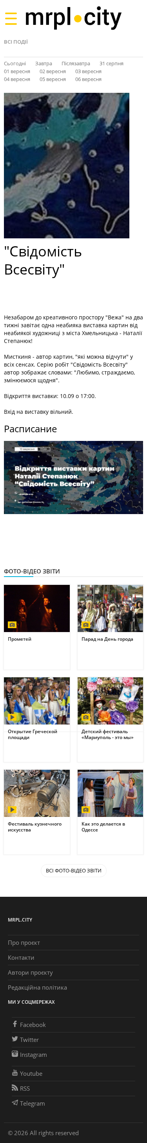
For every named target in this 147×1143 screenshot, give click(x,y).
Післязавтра (76, 63)
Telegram (32, 1103)
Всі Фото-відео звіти (74, 870)
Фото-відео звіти (32, 571)
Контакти (21, 957)
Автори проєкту (30, 972)
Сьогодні (15, 63)
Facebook (33, 1025)
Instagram (33, 1054)
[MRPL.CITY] (73, 18)
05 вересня (53, 79)
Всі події (16, 41)
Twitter (29, 1039)
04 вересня (17, 79)
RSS (25, 1088)
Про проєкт (24, 942)
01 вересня (17, 71)
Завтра (43, 63)
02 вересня (53, 71)
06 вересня (88, 79)
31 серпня (111, 63)
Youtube (31, 1073)
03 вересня (88, 71)
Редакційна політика (37, 987)
